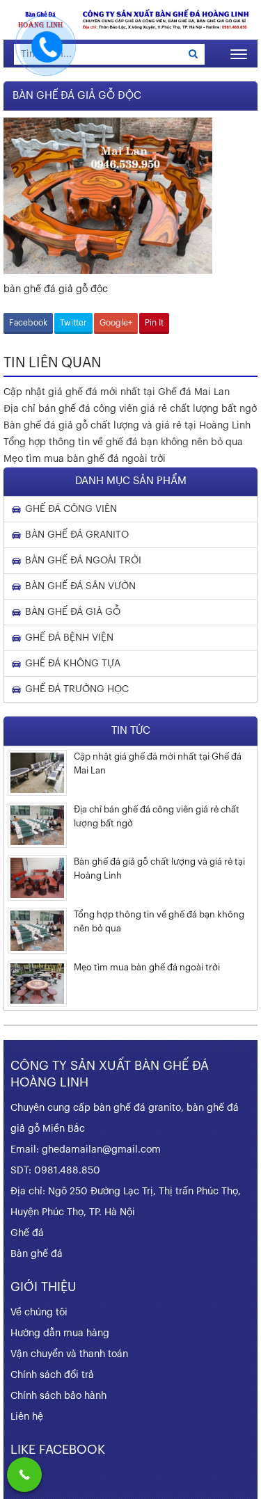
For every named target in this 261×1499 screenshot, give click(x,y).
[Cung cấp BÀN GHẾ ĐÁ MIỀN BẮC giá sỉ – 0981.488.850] (130, 19)
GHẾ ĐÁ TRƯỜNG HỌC (77, 689)
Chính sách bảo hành (58, 1396)
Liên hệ (26, 1417)
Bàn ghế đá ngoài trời (83, 561)
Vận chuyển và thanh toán (69, 1354)
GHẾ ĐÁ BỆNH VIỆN (69, 638)
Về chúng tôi (39, 1312)
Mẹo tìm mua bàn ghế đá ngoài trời (84, 459)
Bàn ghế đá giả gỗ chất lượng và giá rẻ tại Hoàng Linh (127, 426)
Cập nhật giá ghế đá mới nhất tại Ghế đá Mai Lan (116, 392)
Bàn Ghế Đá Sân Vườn (80, 586)
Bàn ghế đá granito (77, 535)
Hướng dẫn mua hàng (59, 1333)
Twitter (73, 323)
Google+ (116, 323)
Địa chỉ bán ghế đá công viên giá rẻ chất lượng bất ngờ (130, 409)
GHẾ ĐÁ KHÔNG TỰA (72, 663)
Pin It (154, 323)
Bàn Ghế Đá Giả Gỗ (72, 612)
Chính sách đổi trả (52, 1375)
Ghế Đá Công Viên (71, 509)
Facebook (28, 323)
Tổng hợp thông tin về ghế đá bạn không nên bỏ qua (123, 442)
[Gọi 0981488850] (24, 1474)
